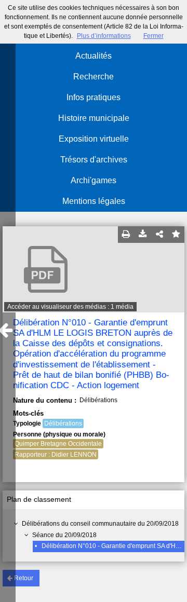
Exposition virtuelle (94, 138)
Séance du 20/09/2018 (64, 535)
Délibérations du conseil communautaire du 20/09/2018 (100, 523)
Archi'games (93, 180)
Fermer (153, 35)
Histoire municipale (93, 118)
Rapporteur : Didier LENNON (56, 454)
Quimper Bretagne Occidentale (58, 443)
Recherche (93, 76)
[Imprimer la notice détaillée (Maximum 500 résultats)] (126, 234)
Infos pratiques (93, 97)
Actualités (93, 55)
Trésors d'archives (93, 159)
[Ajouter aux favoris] (176, 234)
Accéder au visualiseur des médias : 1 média (70, 306)
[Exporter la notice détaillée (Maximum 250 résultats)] (143, 234)
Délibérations (63, 423)
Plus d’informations (104, 35)
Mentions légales (93, 201)
